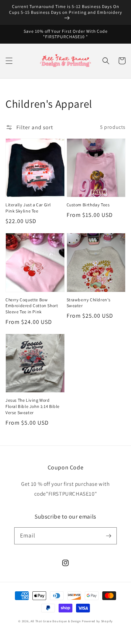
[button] (9, 61)
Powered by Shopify (97, 621)
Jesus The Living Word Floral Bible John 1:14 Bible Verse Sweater (32, 406)
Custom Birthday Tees (88, 204)
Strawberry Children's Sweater (89, 303)
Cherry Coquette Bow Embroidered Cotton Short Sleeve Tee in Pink (31, 306)
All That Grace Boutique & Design (56, 621)
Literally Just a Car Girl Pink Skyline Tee (28, 208)
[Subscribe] (108, 536)
